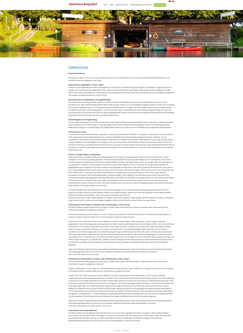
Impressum (117, 330)
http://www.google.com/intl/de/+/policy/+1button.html (92, 306)
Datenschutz (125, 330)
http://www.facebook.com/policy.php (86, 254)
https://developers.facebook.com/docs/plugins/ (118, 217)
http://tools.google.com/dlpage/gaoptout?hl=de (113, 195)
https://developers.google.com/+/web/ (116, 271)
